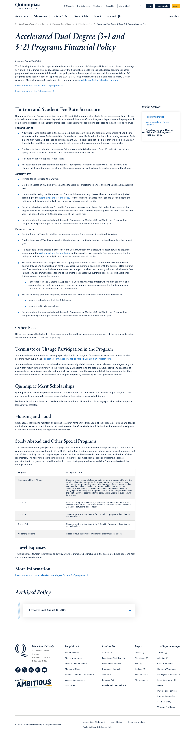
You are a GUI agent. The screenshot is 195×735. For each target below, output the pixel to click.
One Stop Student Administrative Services (31, 24)
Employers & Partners (168, 675)
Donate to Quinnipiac (111, 664)
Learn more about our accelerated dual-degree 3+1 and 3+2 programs (50, 575)
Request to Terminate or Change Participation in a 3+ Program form (77, 359)
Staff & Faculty (164, 702)
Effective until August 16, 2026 (47, 610)
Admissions (40, 16)
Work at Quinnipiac (75, 680)
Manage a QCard (72, 669)
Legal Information (136, 722)
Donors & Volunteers (166, 669)
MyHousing (141, 680)
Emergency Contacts (111, 669)
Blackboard (141, 658)
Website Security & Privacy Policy (98, 727)
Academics (21, 16)
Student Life (81, 16)
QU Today (69, 6)
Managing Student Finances (63, 24)
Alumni (162, 653)
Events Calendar (83, 6)
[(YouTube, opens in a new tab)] (44, 670)
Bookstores (70, 685)
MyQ (138, 664)
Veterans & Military (166, 707)
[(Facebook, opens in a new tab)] (18, 670)
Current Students (165, 664)
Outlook (140, 669)
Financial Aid (108, 680)
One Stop (106, 675)
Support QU (114, 16)
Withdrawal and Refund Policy (54, 198)
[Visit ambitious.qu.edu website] (33, 683)
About (97, 16)
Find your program (73, 658)
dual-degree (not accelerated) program (98, 80)
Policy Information (85, 24)
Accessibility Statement (94, 722)
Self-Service (142, 675)
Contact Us (109, 6)
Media (160, 685)
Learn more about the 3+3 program (33, 91)
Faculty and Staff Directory (114, 658)
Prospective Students (167, 696)
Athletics (97, 6)
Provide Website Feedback (114, 685)
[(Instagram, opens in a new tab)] (37, 670)
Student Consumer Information (79, 675)
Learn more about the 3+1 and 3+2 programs (37, 86)
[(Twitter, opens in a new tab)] (24, 670)
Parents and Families (167, 691)
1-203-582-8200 (39, 661)
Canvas (139, 653)
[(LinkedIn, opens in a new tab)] (31, 670)
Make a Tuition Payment (76, 664)
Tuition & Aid (60, 16)
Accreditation (116, 722)
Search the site (72, 653)
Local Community (166, 680)
